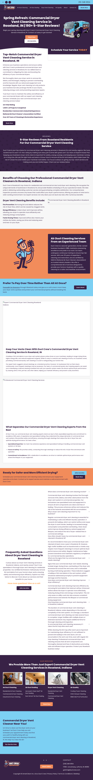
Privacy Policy (52, 774)
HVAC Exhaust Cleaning (78, 694)
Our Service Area (11, 744)
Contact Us (73, 7)
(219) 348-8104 (79, 473)
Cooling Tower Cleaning (78, 691)
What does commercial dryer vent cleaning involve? (67, 492)
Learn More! (80, 287)
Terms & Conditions (65, 774)
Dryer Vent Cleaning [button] (47, 7)
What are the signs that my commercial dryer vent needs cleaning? (66, 559)
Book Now (84, 7)
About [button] (65, 7)
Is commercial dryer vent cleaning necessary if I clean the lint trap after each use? (65, 625)
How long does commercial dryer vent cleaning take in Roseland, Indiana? (67, 603)
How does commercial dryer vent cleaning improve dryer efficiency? (67, 581)
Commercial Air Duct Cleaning (12, 694)
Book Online (46, 766)
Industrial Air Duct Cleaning (11, 697)
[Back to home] (9, 7)
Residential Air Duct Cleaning (12, 691)
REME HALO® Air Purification (79, 697)
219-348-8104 (84, 2)
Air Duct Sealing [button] (34, 7)
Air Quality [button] (59, 7)
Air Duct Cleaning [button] (22, 7)
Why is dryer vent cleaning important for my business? (64, 513)
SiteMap (77, 774)
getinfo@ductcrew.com (71, 770)
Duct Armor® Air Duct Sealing (34, 696)
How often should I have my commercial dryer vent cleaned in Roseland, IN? (66, 537)
